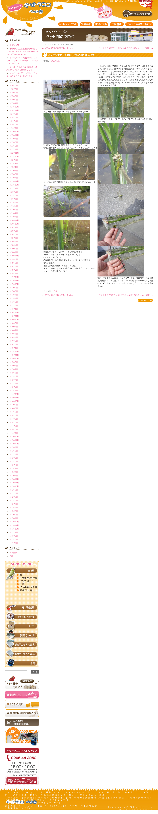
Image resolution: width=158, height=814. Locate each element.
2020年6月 (14, 238)
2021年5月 (14, 203)
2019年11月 (14, 256)
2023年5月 (14, 142)
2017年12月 (14, 277)
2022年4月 (14, 171)
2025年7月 (14, 100)
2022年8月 (14, 164)
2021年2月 (14, 213)
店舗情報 (117, 24)
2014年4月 (14, 422)
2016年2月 (14, 344)
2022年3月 (14, 174)
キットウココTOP (68, 24)
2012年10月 (14, 486)
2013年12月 (14, 437)
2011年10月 (14, 529)
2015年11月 (14, 355)
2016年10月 (14, 320)
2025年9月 (14, 93)
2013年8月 (14, 451)
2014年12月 (14, 394)
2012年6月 (14, 500)
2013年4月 (14, 465)
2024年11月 (14, 110)
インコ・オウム (27, 580)
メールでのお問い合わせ (139, 24)
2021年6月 (14, 199)
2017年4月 (14, 298)
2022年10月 (14, 156)
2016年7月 (14, 330)
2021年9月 (14, 188)
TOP (44, 44)
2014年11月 (14, 398)
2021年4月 (14, 206)
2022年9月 (14, 160)
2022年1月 (14, 178)
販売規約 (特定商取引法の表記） (106, 798)
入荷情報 (13, 553)
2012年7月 (14, 497)
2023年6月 (14, 139)
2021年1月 (14, 217)
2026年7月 (14, 85)
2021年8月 (14, 192)
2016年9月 (14, 323)
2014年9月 (14, 405)
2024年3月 (14, 121)
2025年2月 (14, 103)
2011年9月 (14, 532)
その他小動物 (22, 617)
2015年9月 (14, 362)
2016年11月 (14, 316)
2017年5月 (14, 295)
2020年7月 (14, 234)
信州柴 (27, 599)
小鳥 (27, 583)
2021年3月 (14, 210)
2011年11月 (14, 525)
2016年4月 (14, 337)
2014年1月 (14, 433)
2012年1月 (14, 518)
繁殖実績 (86, 24)
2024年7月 (14, 114)
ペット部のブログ (34, 800)
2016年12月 (14, 312)
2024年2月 (14, 125)
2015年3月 (14, 383)
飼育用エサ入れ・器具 (22, 644)
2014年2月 (14, 430)
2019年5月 (14, 263)
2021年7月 (14, 195)
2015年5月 (14, 376)
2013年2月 (14, 472)
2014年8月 (14, 408)
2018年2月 (14, 270)
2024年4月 (14, 117)
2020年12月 (14, 220)
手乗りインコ (27, 577)
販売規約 (132, 1)
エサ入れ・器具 (95, 795)
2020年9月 (14, 227)
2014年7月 (14, 412)
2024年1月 (14, 128)
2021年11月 (14, 181)
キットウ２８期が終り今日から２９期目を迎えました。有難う (126, 48)
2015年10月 (14, 359)
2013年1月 (14, 476)
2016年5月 (14, 334)
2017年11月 (14, 281)
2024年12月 (14, 107)
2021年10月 (14, 185)
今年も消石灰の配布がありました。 (58, 48)
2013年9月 (14, 447)
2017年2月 (14, 305)
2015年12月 (14, 351)
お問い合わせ (74, 798)
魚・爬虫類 (22, 607)
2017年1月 (14, 309)
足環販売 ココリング (21, 803)
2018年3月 (14, 266)
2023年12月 (14, 132)
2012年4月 (14, 508)
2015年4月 (14, 380)
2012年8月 (14, 493)
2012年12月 (14, 479)
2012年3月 (14, 511)
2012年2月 (14, 515)
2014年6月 (14, 415)
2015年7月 (14, 369)
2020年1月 (14, 252)
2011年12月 (14, 522)
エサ (22, 626)
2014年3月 (14, 426)
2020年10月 (14, 224)
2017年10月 (14, 284)
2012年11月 (14, 483)
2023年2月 (14, 146)
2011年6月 (14, 539)
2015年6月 (14, 373)
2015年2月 (14, 387)
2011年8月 (14, 536)
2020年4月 (14, 245)
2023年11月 (14, 135)
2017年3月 (14, 302)
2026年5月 (14, 89)
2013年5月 (14, 461)
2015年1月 (14, 390)
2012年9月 (14, 490)
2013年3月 (14, 469)
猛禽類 (27, 589)
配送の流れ (101, 24)
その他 (27, 602)
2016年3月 (14, 341)
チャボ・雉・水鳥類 (27, 586)
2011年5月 (14, 543)
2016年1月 (14, 348)
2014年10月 (14, 401)
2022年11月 (14, 153)
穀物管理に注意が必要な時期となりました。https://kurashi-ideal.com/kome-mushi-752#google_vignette (22, 51)
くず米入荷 (14, 45)
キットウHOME (48, 803)
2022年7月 (14, 167)
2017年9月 (14, 288)
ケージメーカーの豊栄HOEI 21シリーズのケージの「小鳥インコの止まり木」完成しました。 (22, 60)
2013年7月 (14, 454)
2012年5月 (14, 504)
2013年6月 (14, 458)
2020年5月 (14, 242)
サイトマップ (121, 1)
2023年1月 (14, 149)
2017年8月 (14, 291)
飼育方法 (13, 798)
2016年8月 (14, 327)
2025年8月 (14, 96)
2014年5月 (14, 419)
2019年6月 (14, 259)
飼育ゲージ (22, 635)
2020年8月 (14, 231)
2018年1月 (14, 273)
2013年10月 (14, 444)
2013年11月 (14, 440)
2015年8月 (14, 366)
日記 (11, 556)
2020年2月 (14, 249)
